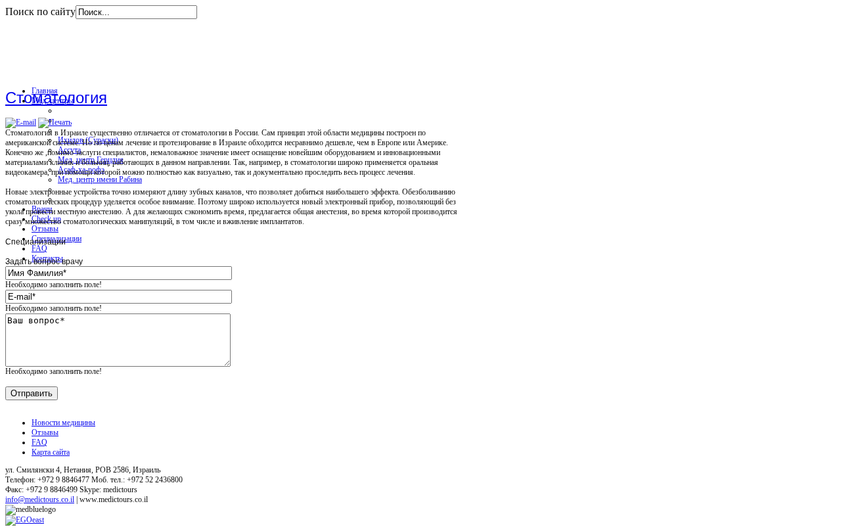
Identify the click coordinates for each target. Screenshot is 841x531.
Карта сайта (51, 452)
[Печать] (55, 122)
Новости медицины (63, 422)
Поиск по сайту (40, 11)
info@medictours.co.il (39, 499)
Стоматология (56, 97)
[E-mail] (20, 122)
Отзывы (45, 432)
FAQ (39, 442)
